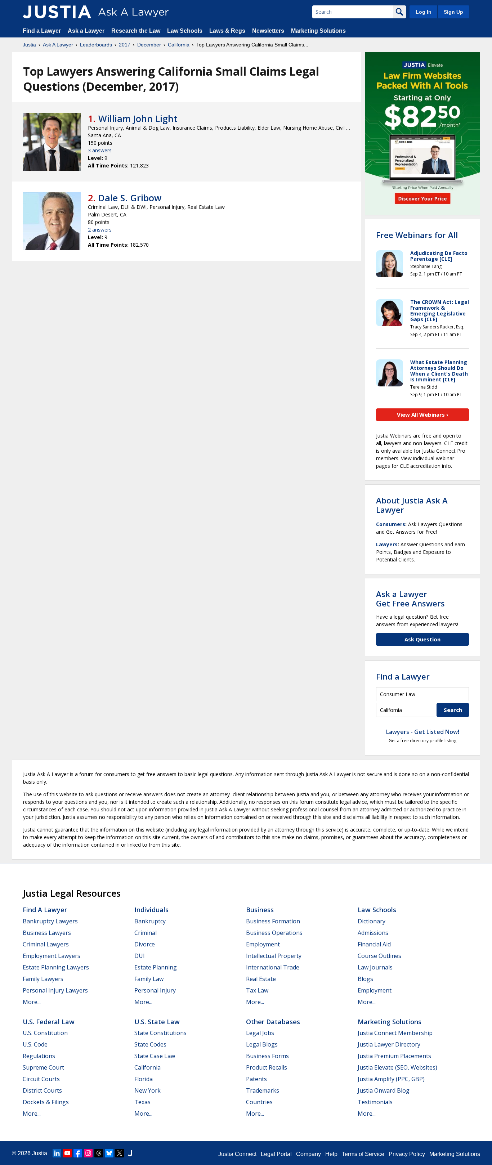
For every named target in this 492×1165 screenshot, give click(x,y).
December (149, 45)
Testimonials (375, 1102)
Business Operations (274, 933)
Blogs (365, 979)
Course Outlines (379, 956)
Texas (142, 1102)
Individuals (151, 909)
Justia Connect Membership (395, 1033)
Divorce (144, 944)
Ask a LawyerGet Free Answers (410, 598)
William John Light (138, 118)
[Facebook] (77, 1153)
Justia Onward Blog (384, 1090)
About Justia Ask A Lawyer (412, 505)
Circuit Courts (41, 1079)
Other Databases (273, 1021)
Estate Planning (155, 967)
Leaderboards (96, 45)
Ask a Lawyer (87, 31)
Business (260, 909)
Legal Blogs (262, 1044)
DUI (139, 956)
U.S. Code (35, 1044)
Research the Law (135, 31)
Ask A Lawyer (58, 45)
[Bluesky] (109, 1153)
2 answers (100, 229)
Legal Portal (276, 1154)
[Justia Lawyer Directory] (130, 1153)
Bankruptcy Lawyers (50, 921)
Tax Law (257, 990)
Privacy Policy (407, 1154)
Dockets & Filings (46, 1102)
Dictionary (371, 921)
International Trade (272, 967)
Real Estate (261, 979)
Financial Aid (374, 944)
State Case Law (154, 1056)
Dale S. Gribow (129, 198)
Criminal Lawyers (46, 944)
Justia (29, 45)
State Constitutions (160, 1033)
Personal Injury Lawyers (55, 990)
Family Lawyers (43, 979)
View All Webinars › (422, 414)
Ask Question (422, 639)
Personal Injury (155, 990)
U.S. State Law (157, 1021)
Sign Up (453, 12)
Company (308, 1154)
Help (331, 1154)
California (178, 45)
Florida (143, 1079)
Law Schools (184, 31)
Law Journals (375, 967)
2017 (124, 45)
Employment (263, 944)
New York (147, 1090)
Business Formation (273, 921)
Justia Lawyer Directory (389, 1044)
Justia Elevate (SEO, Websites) (397, 1067)
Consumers (390, 524)
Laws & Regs (227, 31)
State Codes (150, 1044)
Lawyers (387, 544)
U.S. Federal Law (49, 1021)
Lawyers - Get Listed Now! (422, 732)
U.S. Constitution (45, 1033)
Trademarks (262, 1090)
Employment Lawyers (51, 956)
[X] (119, 1153)
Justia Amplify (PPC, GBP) (391, 1079)
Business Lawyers (47, 933)
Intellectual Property (273, 956)
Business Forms (267, 1056)
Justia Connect (237, 1154)
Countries (259, 1102)
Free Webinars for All (417, 234)
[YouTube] (67, 1153)
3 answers (100, 150)
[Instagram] (88, 1153)
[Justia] (57, 11)
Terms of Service (363, 1154)
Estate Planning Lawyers (56, 967)
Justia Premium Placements (394, 1056)
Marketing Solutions (318, 31)
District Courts (42, 1090)
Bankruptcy (150, 921)
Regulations (39, 1056)
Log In (423, 12)
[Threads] (98, 1153)
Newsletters (268, 31)
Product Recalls (266, 1067)
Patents (256, 1079)
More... (32, 1002)
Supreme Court (43, 1067)
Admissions (373, 933)
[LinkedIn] (57, 1153)
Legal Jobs (260, 1033)
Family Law (149, 979)
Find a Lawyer (42, 31)
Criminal (145, 933)
